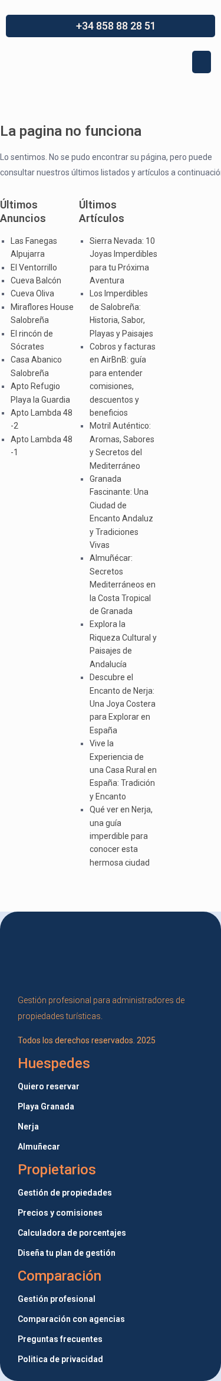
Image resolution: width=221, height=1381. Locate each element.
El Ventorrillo (34, 267)
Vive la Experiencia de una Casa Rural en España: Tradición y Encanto (123, 770)
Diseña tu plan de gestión (67, 1253)
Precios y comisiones (60, 1212)
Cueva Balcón (36, 280)
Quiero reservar (49, 1086)
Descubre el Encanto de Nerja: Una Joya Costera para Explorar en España (123, 703)
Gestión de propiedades (65, 1192)
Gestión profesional (56, 1299)
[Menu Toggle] (201, 62)
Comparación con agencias (71, 1319)
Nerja (28, 1126)
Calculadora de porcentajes (72, 1233)
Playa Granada (46, 1106)
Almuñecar (39, 1146)
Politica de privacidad (60, 1359)
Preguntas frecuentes (60, 1339)
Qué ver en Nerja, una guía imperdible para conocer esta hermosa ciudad (121, 836)
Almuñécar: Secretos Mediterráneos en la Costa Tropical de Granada (123, 584)
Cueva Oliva (32, 293)
